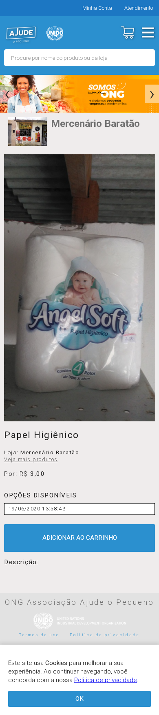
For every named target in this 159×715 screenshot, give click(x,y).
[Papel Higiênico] (79, 288)
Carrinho (127, 32)
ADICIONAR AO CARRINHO (79, 537)
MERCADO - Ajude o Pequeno (21, 34)
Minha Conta (97, 8)
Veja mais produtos (30, 459)
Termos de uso (39, 634)
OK (79, 698)
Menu (148, 32)
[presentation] (7, 94)
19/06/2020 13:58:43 (37, 509)
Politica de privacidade (105, 634)
